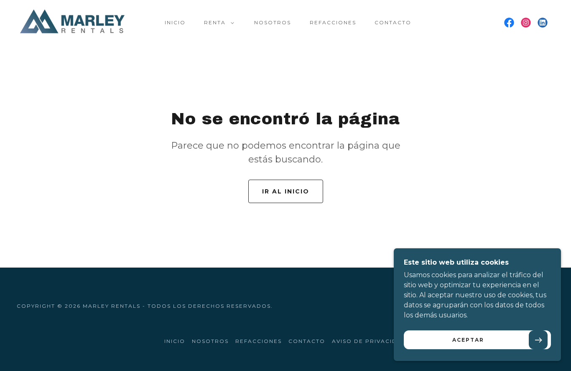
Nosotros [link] (272, 22)
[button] (217, 23)
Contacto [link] (393, 22)
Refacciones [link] (333, 22)
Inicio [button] (174, 341)
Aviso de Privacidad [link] (369, 341)
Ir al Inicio (285, 191)
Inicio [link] (175, 22)
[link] (72, 22)
